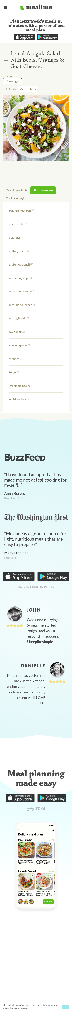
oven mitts (16, 332)
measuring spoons (20, 291)
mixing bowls (17, 318)
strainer (14, 359)
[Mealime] (36, 7)
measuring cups (19, 278)
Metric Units (27, 89)
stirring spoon (18, 345)
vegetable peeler (19, 386)
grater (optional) (19, 264)
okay (66, 1006)
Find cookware (43, 190)
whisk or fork (17, 399)
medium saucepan (20, 305)
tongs (12, 372)
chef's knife (16, 224)
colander (14, 237)
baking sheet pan (20, 210)
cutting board (17, 251)
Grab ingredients (17, 190)
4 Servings (11, 81)
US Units (10, 89)
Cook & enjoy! (15, 198)
